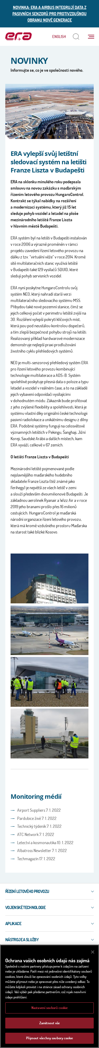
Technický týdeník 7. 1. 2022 (39, 826)
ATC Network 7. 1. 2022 (35, 834)
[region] (49, 996)
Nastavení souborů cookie (49, 1008)
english (59, 36)
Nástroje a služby (22, 939)
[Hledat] (76, 37)
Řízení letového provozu (27, 891)
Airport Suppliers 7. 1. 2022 (39, 810)
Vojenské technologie (25, 907)
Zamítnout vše (49, 1023)
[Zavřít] (92, 952)
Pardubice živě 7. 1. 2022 (36, 818)
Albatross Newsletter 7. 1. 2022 (42, 850)
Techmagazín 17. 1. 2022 (36, 858)
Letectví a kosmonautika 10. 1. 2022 (45, 842)
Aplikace (13, 923)
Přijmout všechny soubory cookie (49, 1038)
